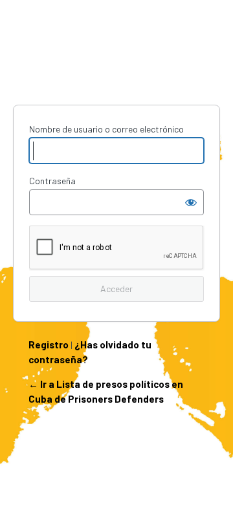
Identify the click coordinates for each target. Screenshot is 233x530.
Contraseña (52, 180)
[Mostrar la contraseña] (191, 202)
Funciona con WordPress (116, 57)
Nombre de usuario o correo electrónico (106, 128)
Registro (48, 344)
